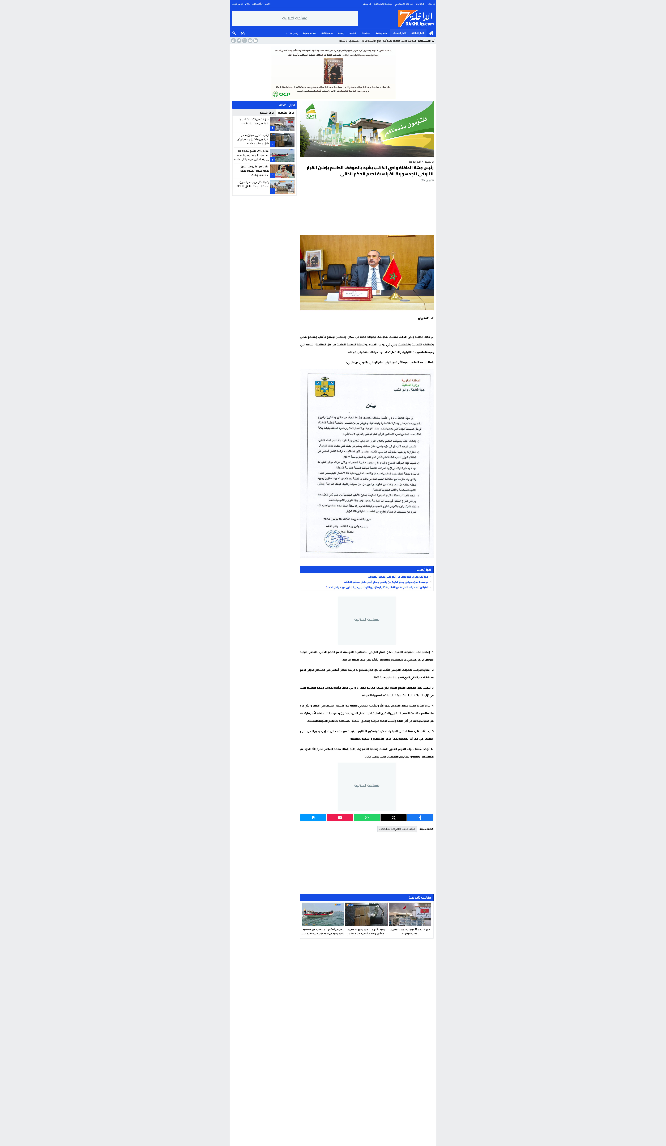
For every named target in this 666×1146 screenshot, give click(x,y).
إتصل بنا (420, 3)
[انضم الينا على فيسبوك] (238, 40)
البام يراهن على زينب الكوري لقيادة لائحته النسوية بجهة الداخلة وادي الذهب (254, 170)
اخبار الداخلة (417, 33)
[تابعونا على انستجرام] (244, 40)
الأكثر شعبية (267, 112)
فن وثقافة (327, 33)
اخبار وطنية (381, 33)
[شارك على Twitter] (393, 817)
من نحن (431, 3)
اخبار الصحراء (399, 33)
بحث (234, 33)
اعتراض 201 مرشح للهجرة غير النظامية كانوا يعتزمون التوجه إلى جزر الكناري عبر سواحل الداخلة (377, 587)
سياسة (366, 33)
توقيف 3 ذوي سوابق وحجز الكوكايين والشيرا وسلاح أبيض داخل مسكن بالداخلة (386, 582)
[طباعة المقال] (313, 817)
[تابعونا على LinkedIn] (255, 40)
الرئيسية (431, 33)
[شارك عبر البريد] (340, 817)
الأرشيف (367, 3)
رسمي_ (412, 40)
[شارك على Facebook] (420, 817)
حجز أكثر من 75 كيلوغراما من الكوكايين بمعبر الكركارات (398, 576)
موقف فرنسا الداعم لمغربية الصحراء (397, 828)
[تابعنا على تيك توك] (233, 40)
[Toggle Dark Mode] (243, 33)
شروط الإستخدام (404, 3)
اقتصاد (353, 33)
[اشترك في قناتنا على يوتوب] (250, 40)
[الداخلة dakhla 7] (396, 18)
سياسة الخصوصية (383, 3)
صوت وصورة (309, 33)
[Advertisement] (367, 208)
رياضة (341, 33)
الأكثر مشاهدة (286, 112)
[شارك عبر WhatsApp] (367, 817)
